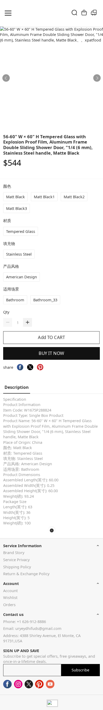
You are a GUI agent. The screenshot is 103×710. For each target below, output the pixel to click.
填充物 (9, 243)
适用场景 (11, 289)
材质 (7, 220)
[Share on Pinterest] (40, 367)
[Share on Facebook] (20, 367)
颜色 (7, 186)
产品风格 (11, 266)
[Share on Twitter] (30, 367)
